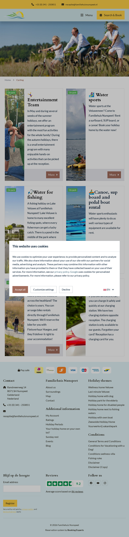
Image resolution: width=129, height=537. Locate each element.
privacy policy (61, 271)
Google (74, 271)
